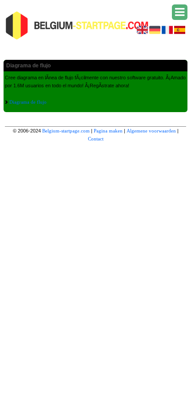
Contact (95, 138)
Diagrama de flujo (28, 102)
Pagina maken (108, 130)
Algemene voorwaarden (151, 130)
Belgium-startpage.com (66, 130)
